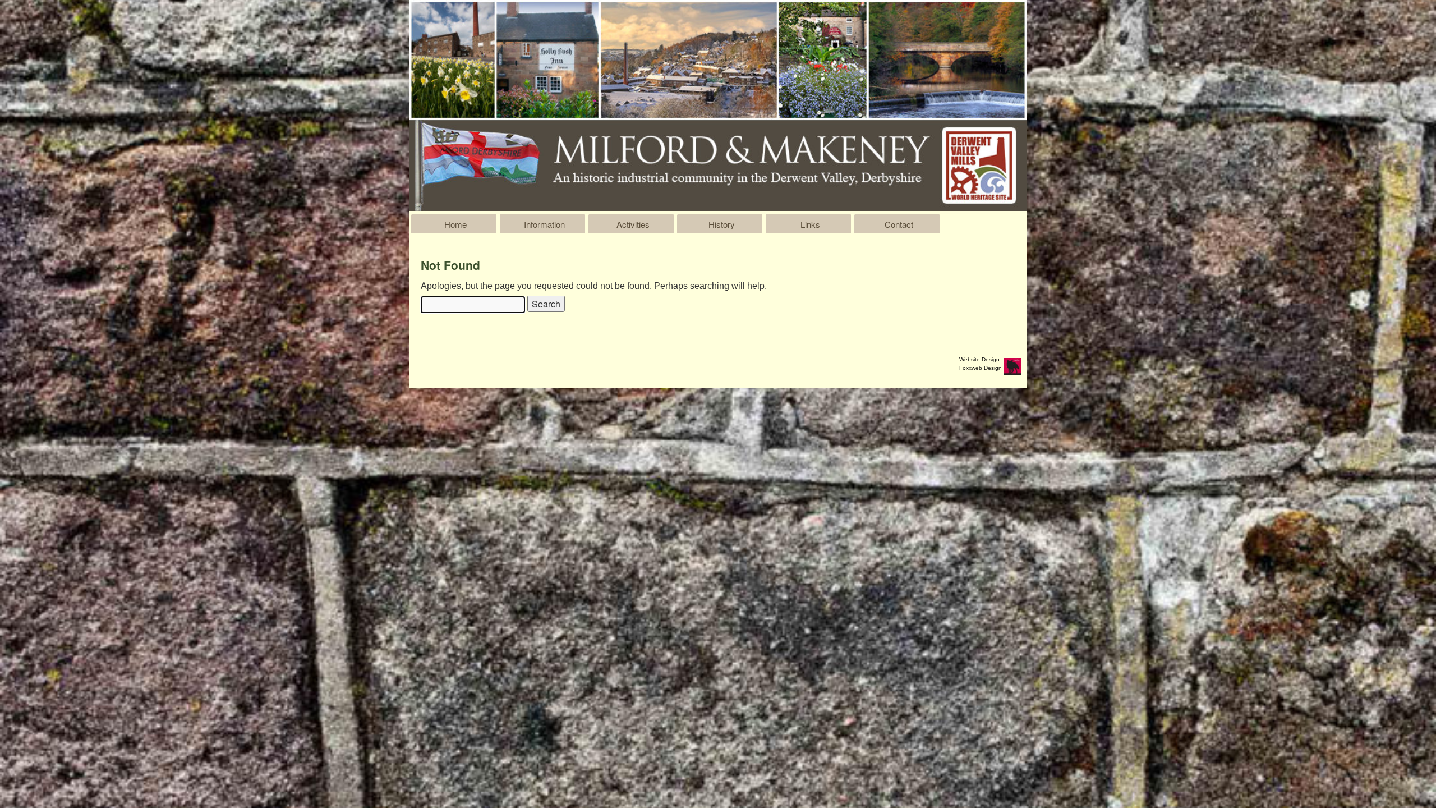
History (721, 224)
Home (455, 224)
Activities (633, 224)
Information (544, 224)
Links (810, 224)
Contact (899, 224)
